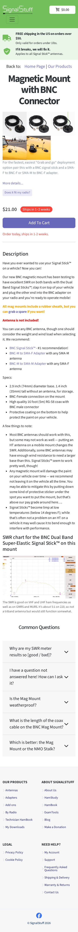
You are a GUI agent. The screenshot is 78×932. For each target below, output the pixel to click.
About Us (50, 790)
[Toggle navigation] (12, 19)
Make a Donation (55, 827)
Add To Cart (39, 223)
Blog (47, 819)
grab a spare (17, 311)
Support (49, 859)
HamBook (50, 805)
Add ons (10, 805)
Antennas (11, 790)
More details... (13, 183)
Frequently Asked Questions (55, 869)
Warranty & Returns (57, 885)
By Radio (11, 812)
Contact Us (51, 892)
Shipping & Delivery (57, 877)
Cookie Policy (14, 859)
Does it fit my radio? (17, 192)
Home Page (34, 66)
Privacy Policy (14, 852)
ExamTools (51, 812)
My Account (51, 852)
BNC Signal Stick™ (22, 348)
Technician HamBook (18, 819)
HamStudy (51, 797)
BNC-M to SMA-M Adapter (28, 363)
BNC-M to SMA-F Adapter (27, 353)
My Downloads (14, 827)
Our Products (60, 66)
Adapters (11, 797)
